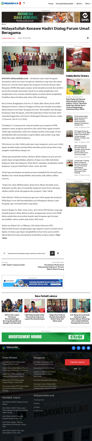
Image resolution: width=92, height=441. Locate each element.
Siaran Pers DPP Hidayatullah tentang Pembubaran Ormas (13, 375)
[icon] (20, 3)
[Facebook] (73, 348)
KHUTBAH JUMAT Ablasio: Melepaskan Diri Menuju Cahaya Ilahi (14, 424)
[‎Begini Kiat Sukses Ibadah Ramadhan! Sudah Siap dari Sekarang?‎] (57, 306)
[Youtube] (88, 348)
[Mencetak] (52, 253)
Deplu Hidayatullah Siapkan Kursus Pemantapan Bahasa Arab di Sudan (15, 369)
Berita (4, 24)
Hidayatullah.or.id (8, 38)
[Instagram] (78, 348)
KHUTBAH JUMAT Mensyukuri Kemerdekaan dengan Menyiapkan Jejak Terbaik (15, 410)
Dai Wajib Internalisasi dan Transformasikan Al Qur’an (44, 363)
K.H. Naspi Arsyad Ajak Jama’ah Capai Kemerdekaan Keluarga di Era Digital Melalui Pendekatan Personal (80, 319)
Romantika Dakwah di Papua (44, 368)
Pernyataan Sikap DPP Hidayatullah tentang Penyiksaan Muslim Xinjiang (15, 388)
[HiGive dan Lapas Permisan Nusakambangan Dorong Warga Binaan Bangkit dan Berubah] (12, 306)
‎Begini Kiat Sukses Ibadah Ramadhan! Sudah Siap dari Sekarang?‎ (57, 318)
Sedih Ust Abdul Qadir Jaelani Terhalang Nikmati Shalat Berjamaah (45, 374)
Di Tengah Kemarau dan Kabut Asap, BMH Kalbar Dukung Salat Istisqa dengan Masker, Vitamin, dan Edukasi (82, 135)
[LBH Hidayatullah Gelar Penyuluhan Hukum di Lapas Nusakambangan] (34, 306)
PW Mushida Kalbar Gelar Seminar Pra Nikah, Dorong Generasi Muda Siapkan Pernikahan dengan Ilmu (81, 120)
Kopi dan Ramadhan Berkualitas (45, 380)
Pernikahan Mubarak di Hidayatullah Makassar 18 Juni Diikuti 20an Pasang (51, 267)
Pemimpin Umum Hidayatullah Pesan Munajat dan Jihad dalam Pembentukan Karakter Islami (45, 386)
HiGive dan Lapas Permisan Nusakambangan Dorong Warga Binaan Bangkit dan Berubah (12, 319)
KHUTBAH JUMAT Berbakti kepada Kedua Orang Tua (12, 417)
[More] (87, 38)
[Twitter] (83, 348)
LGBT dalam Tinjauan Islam (13, 265)
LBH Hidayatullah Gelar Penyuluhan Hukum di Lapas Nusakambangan (35, 317)
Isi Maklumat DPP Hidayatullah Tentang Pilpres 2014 (13, 363)
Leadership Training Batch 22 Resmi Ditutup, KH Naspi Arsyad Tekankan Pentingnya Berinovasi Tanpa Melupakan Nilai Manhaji (81, 167)
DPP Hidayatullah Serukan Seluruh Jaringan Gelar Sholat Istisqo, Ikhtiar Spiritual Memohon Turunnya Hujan (82, 150)
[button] (24, 3)
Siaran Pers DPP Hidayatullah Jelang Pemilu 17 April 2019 (13, 381)
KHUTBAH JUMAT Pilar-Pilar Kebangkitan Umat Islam (13, 431)
